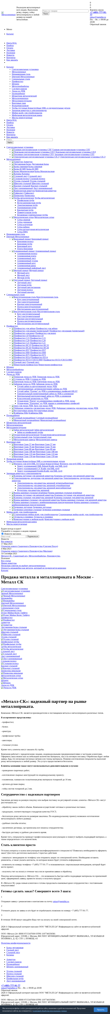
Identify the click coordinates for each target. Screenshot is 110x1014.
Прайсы (10, 45)
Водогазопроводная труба (29, 203)
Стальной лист (35, 176)
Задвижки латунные (42, 507)
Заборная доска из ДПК (47, 384)
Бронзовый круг (24, 246)
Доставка (10, 50)
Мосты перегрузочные (22, 118)
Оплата (9, 48)
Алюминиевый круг (26, 263)
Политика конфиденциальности (15, 943)
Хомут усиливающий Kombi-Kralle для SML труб (39, 471)
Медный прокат (36, 270)
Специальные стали (21, 79)
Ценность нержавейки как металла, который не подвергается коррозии (33, 568)
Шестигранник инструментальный (33, 323)
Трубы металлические (45, 198)
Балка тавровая (35, 166)
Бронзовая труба (24, 244)
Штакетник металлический (24, 96)
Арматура (27, 162)
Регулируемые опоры (44, 410)
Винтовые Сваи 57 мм (45, 444)
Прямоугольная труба (27, 212)
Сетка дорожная (24, 222)
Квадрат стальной (39, 186)
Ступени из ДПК (38, 379)
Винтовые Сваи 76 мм (45, 447)
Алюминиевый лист (26, 258)
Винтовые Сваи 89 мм (45, 449)
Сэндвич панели (19, 89)
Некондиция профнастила (50, 365)
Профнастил (17, 81)
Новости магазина (12, 534)
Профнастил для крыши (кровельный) (67, 331)
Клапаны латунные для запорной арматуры (74, 476)
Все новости (6, 541)
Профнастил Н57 (38, 350)
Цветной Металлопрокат (23, 76)
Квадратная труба (25, 210)
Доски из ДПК (18, 91)
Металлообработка (20, 86)
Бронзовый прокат (40, 239)
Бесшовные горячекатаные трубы (32, 215)
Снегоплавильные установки (25, 69)
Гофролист (29, 193)
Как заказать (12, 60)
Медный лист (23, 275)
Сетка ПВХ (22, 232)
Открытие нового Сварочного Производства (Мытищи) (26, 551)
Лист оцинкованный (42, 188)
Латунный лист (24, 282)
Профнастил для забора (46, 328)
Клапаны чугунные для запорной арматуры (74, 495)
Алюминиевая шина (26, 265)
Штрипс (15, 84)
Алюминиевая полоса (27, 253)
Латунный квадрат (25, 292)
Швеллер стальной (40, 183)
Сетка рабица (23, 227)
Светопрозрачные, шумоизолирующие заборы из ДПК (42, 389)
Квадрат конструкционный (29, 304)
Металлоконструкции (22, 101)
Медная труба (23, 278)
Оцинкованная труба (26, 207)
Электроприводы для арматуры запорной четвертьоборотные (45, 483)
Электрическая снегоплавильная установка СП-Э (82, 157)
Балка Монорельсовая (44, 171)
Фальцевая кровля (20, 105)
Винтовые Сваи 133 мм (47, 454)
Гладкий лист (33, 362)
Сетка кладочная (24, 224)
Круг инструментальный (28, 314)
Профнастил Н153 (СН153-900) (57, 360)
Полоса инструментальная (29, 321)
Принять (100, 1010)
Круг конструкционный (28, 299)
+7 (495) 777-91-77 (98, 13)
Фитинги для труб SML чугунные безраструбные (82, 464)
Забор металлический (44, 430)
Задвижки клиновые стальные (56, 509)
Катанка (26, 174)
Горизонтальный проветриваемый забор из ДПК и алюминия (45, 393)
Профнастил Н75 (38, 355)
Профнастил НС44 (40, 348)
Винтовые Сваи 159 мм (47, 456)
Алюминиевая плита (26, 256)
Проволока (30, 195)
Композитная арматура (45, 191)
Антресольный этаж (42, 437)
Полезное (10, 53)
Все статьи (6, 561)
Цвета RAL (11, 43)
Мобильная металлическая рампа (27, 115)
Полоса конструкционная (29, 307)
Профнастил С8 (36, 336)
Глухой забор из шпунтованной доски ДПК (37, 386)
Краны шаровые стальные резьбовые (65, 493)
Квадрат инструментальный (30, 319)
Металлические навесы (46, 439)
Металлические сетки (44, 217)
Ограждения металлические (53, 435)
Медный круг (23, 273)
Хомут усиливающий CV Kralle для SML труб (38, 468)
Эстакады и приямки (43, 517)
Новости (10, 55)
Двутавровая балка (40, 164)
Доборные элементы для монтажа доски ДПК (77, 408)
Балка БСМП (32, 169)
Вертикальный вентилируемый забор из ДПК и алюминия (44, 396)
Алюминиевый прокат (45, 251)
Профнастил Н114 (39, 357)
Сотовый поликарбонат (47, 418)
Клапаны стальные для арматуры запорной (73, 497)
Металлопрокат (19, 72)
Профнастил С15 (38, 338)
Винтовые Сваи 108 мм (47, 451)
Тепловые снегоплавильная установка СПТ (74, 154)
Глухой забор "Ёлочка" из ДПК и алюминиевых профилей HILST (47, 391)
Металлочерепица (20, 98)
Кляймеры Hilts (36, 413)
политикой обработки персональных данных (50, 1011)
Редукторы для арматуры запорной (33, 490)
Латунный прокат (39, 280)
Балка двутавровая (14, 947)
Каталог (10, 34)
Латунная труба (24, 285)
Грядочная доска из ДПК (48, 381)
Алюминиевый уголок (27, 261)
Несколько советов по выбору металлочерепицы (23, 565)
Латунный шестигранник (29, 287)
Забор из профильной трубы (30, 432)
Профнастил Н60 (38, 352)
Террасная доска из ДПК (48, 377)
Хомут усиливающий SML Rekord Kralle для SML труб (42, 466)
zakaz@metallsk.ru (98, 17)
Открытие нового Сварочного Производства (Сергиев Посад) (29, 546)
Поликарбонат (18, 93)
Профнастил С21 (38, 343)
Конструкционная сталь (47, 297)
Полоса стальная (14, 974)
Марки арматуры (9, 563)
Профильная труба (25, 200)
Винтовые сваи (19, 103)
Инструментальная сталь (48, 311)
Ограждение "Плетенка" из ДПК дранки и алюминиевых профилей (48, 403)
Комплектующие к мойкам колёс (60, 519)
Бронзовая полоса (25, 241)
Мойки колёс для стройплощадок (27, 113)
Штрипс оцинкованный (17, 967)
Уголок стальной (37, 181)
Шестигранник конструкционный (32, 309)
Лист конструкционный (28, 302)
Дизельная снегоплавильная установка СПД (75, 152)
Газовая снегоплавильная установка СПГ (71, 149)
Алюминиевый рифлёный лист (31, 268)
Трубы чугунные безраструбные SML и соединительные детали (41, 108)
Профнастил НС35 (40, 345)
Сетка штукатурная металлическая (33, 229)
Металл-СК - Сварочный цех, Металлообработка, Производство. (31, 556)
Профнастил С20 (38, 340)
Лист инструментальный (28, 316)
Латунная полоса (25, 290)
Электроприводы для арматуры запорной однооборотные (43, 485)
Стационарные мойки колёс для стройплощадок (81, 514)
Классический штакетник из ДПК (32, 398)
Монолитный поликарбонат (53, 420)
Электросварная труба (27, 205)
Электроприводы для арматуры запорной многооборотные (44, 488)
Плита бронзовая (25, 249)
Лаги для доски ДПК (43, 406)
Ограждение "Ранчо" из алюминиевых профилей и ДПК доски (46, 401)
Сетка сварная (23, 220)
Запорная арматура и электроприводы (29, 110)
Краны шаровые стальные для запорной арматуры (84, 500)
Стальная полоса (37, 178)
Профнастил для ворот (45, 333)
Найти (10, 142)
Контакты (10, 57)
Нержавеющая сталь (21, 74)
